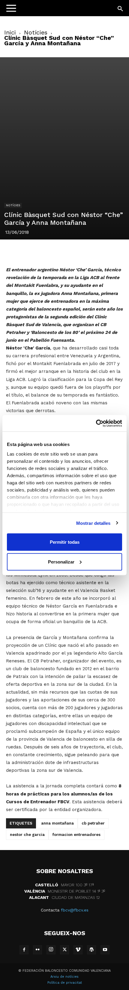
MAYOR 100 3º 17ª (64, 884)
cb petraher (93, 823)
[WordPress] (91, 949)
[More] (106, 252)
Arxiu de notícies (64, 977)
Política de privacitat (64, 983)
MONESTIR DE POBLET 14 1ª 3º (64, 891)
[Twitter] (37, 252)
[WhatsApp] (78, 252)
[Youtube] (105, 949)
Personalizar (61, 561)
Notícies (35, 32)
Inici (10, 32)
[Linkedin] (64, 252)
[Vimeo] (78, 949)
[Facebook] (23, 252)
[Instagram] (51, 949)
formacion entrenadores (76, 834)
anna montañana (57, 823)
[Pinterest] (50, 252)
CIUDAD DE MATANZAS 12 (64, 897)
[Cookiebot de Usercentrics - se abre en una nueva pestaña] (96, 423)
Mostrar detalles (93, 522)
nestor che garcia (27, 834)
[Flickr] (37, 949)
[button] (120, 9)
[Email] (92, 252)
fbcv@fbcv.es (74, 910)
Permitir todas (65, 542)
